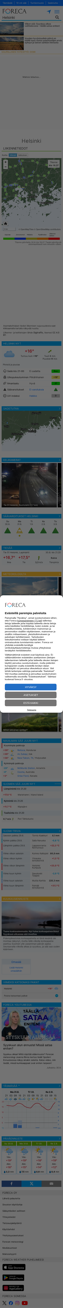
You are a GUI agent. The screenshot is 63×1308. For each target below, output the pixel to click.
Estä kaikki (30, 703)
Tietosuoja (31, 710)
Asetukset (31, 695)
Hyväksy (31, 687)
